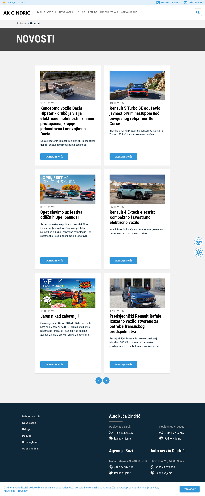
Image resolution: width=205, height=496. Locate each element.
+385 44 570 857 (165, 467)
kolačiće (27, 487)
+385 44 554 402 (123, 433)
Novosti (35, 23)
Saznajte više (54, 156)
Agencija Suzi (129, 12)
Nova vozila (66, 12)
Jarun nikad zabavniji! (59, 316)
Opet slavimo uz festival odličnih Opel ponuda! (61, 215)
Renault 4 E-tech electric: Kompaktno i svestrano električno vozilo (132, 217)
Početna (21, 23)
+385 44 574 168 (123, 467)
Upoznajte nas (31, 442)
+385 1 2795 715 (174, 433)
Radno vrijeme (122, 438)
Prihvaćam (189, 489)
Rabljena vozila (31, 416)
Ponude (27, 435)
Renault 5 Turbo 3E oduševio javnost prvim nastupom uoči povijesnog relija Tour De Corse (135, 116)
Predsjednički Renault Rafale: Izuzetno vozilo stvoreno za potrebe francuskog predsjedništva (136, 323)
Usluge (81, 12)
